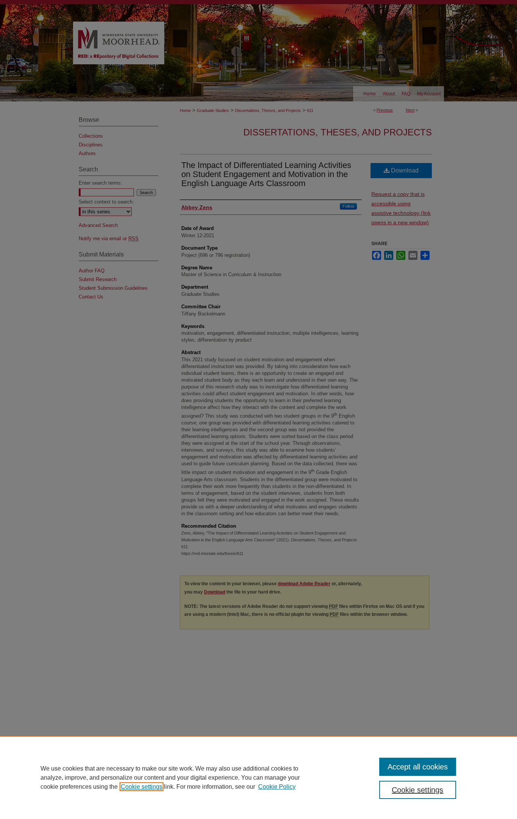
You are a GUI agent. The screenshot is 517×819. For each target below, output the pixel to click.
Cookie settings (141, 786)
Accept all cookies (418, 767)
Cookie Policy (277, 786)
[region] (258, 777)
